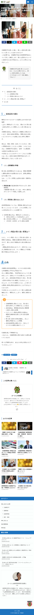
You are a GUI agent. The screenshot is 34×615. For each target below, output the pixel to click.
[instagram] (19, 611)
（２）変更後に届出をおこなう (14, 96)
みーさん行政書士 (17, 395)
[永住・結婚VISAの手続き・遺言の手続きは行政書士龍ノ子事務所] (5, 2)
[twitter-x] (17, 611)
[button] (4, 42)
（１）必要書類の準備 (12, 94)
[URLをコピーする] (29, 42)
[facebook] (15, 611)
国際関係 (6, 510)
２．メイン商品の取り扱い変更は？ (15, 99)
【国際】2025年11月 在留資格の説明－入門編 (14, 558)
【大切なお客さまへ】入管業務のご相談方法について (16, 545)
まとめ (6, 102)
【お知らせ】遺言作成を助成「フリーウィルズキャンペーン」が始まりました (16, 564)
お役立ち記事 (5, 13)
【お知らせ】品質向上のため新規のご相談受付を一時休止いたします (16, 552)
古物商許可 (12, 13)
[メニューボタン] (32, 2)
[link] (17, 409)
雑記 (4, 527)
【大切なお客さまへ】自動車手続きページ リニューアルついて (16, 539)
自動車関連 (6, 514)
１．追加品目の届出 (10, 91)
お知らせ (5, 520)
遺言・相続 (6, 517)
